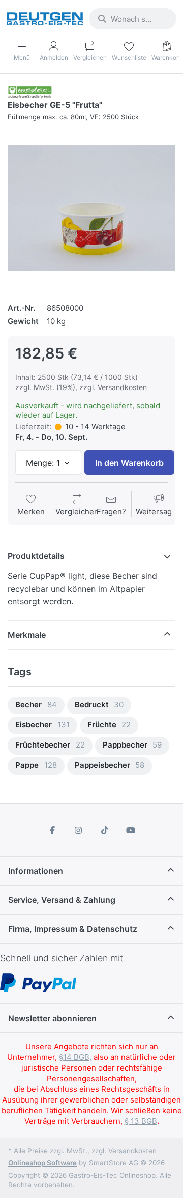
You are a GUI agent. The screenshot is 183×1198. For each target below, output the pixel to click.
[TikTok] (105, 830)
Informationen (35, 871)
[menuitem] (36, 706)
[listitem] (91, 208)
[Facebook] (52, 830)
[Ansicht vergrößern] (91, 208)
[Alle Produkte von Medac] (30, 91)
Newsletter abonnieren (52, 1018)
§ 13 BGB (141, 1121)
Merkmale (27, 635)
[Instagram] (78, 830)
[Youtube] (131, 830)
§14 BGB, (75, 1057)
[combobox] (132, 18)
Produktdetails (36, 556)
